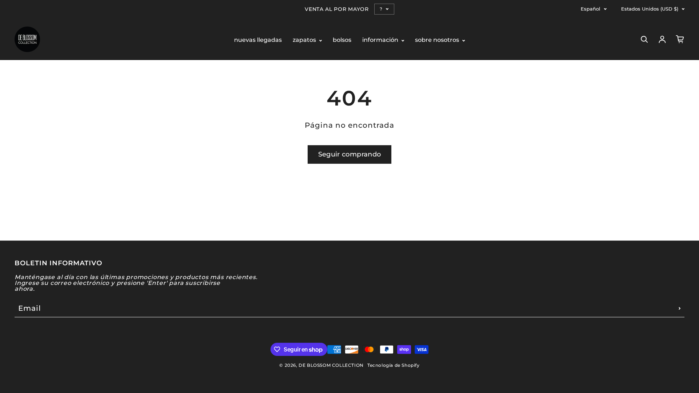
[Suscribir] (680, 308)
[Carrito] (680, 39)
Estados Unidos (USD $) (649, 9)
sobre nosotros (438, 40)
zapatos (305, 40)
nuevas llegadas (258, 40)
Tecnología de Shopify (393, 365)
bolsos (342, 40)
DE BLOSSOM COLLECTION (331, 365)
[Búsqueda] (644, 39)
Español (590, 9)
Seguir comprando (349, 154)
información (381, 40)
